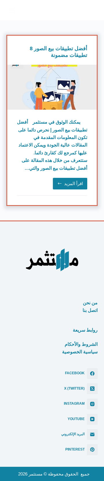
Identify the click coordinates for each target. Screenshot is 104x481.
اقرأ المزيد (69, 185)
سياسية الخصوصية (80, 351)
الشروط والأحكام (81, 344)
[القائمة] (12, 10)
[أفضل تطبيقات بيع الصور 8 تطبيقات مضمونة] (52, 87)
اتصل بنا (90, 310)
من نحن (90, 302)
